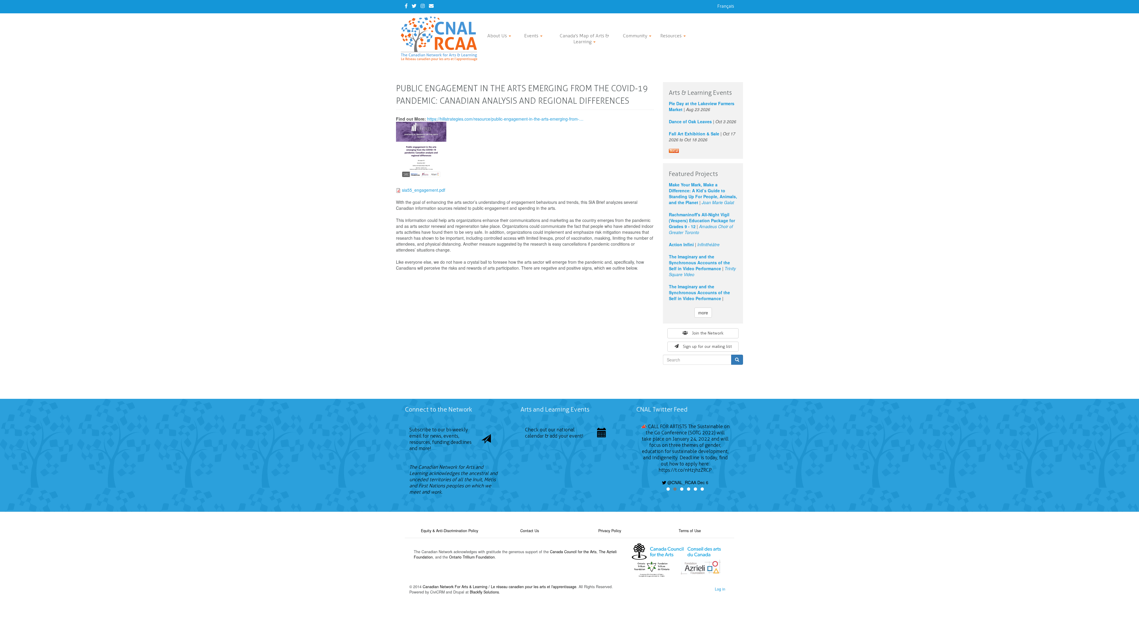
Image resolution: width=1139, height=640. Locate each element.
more (703, 313)
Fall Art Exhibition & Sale (694, 134)
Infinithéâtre (708, 244)
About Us (497, 36)
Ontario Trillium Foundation (472, 557)
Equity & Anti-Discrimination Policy (449, 530)
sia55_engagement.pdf (423, 190)
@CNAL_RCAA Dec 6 (687, 482)
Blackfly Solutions (484, 592)
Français (725, 6)
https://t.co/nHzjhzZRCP (685, 470)
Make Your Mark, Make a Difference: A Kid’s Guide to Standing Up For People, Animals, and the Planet (703, 193)
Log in (720, 589)
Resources (671, 36)
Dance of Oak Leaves (690, 121)
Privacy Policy (609, 530)
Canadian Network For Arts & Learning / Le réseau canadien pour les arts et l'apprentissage (499, 586)
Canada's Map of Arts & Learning (584, 38)
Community (635, 36)
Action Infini (681, 244)
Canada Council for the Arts (573, 551)
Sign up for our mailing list (707, 346)
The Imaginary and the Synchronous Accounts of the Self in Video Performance (699, 262)
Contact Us (529, 530)
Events (532, 36)
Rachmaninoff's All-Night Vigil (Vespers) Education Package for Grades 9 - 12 (702, 220)
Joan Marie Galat (718, 202)
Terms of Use (690, 530)
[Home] (441, 38)
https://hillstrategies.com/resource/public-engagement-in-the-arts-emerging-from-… (505, 119)
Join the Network (707, 333)
